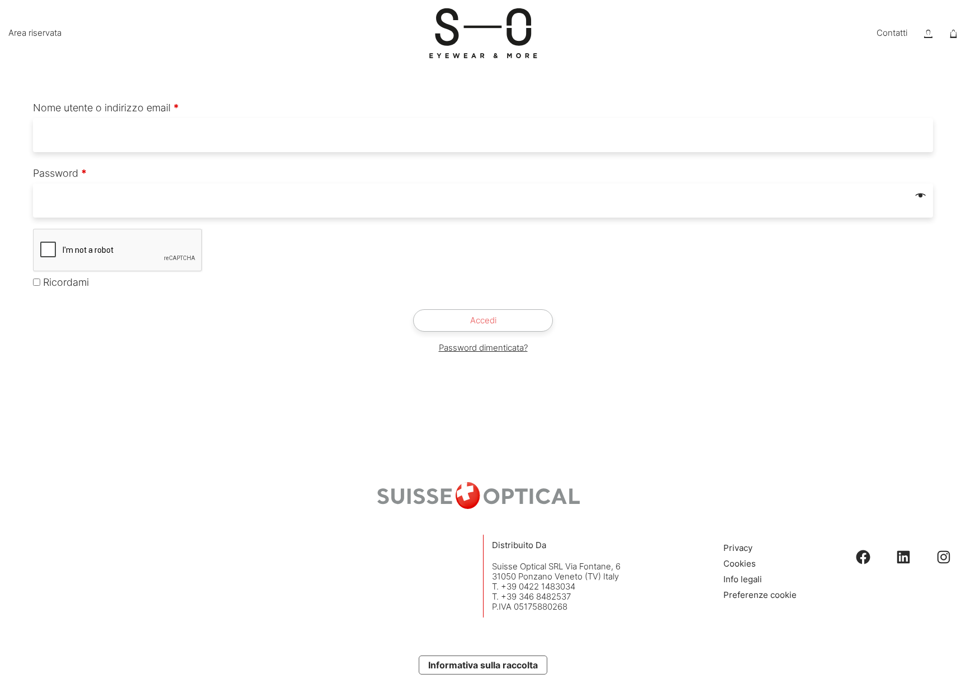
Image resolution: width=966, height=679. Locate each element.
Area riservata (34, 32)
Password (60, 173)
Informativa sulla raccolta (483, 665)
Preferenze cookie (760, 595)
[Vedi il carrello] (953, 33)
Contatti (892, 32)
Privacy (737, 548)
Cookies (739, 563)
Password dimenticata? (483, 347)
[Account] (928, 33)
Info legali (742, 579)
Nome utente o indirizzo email (106, 108)
